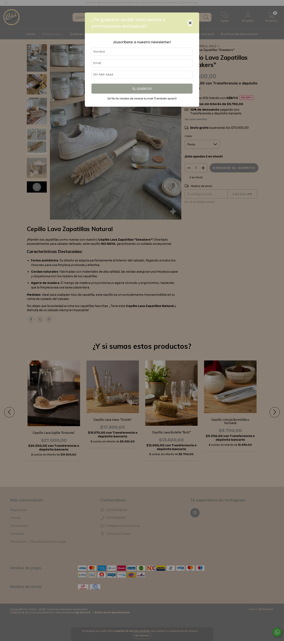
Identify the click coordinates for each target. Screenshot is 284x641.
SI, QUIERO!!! (142, 88)
